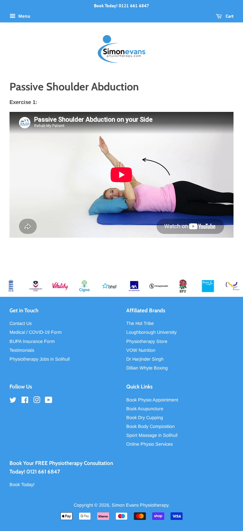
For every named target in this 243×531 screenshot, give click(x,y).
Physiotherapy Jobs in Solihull (39, 359)
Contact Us (20, 323)
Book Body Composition (150, 426)
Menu (23, 16)
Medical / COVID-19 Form (35, 332)
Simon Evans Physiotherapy (140, 505)
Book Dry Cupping (144, 417)
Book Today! (21, 484)
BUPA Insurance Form (32, 341)
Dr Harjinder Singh (145, 359)
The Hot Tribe (140, 323)
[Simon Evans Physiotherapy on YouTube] (48, 401)
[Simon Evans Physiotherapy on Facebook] (24, 401)
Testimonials (21, 350)
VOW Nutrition (140, 350)
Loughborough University (151, 332)
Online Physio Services (149, 444)
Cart (229, 16)
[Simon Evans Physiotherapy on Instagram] (36, 401)
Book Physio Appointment (152, 399)
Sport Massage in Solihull (152, 435)
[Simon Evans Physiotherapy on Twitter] (12, 401)
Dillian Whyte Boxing (147, 367)
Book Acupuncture (144, 408)
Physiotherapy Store (146, 341)
